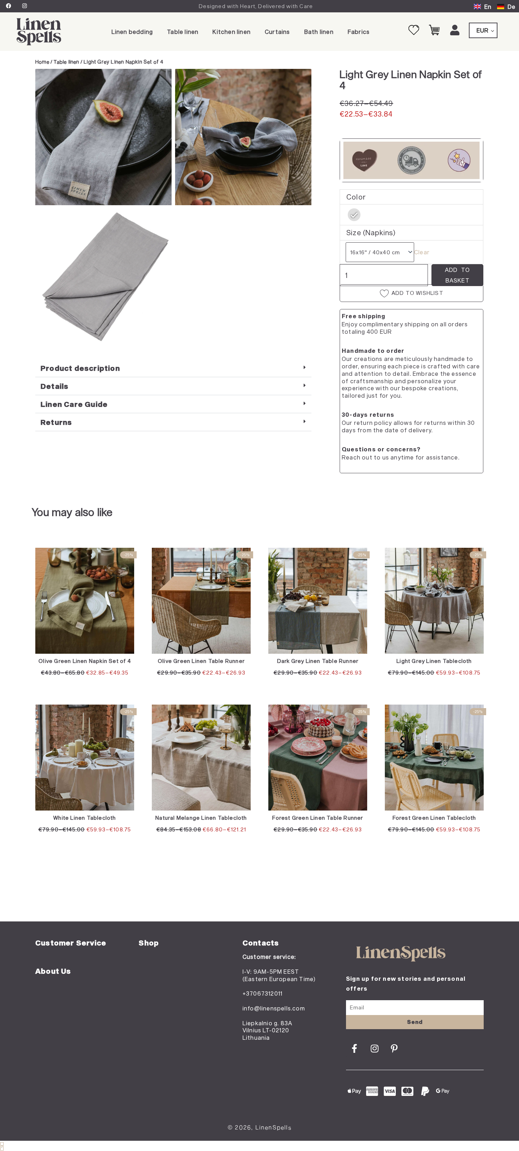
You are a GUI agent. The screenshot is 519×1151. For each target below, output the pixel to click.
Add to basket (457, 275)
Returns (56, 422)
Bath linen (319, 31)
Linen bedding (132, 31)
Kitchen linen (232, 31)
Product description (80, 368)
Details (54, 386)
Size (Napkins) (371, 232)
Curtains (277, 31)
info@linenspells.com (274, 1008)
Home (42, 62)
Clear (422, 252)
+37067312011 (262, 993)
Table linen (182, 31)
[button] (173, 368)
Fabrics (359, 31)
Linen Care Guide (74, 404)
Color (356, 196)
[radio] (354, 215)
